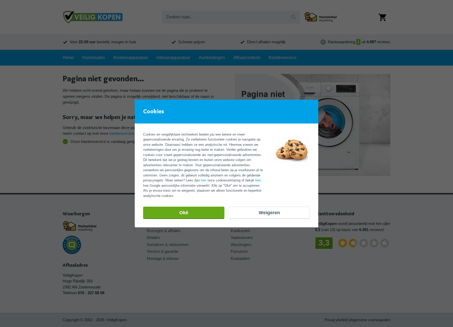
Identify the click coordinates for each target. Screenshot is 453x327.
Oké (183, 212)
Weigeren (269, 212)
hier (203, 180)
